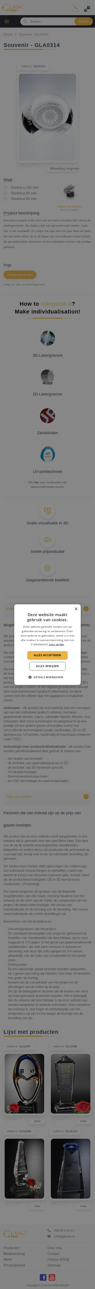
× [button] (76, 609)
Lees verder (56, 644)
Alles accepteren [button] (47, 655)
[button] (47, 677)
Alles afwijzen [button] (47, 666)
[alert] (47, 644)
